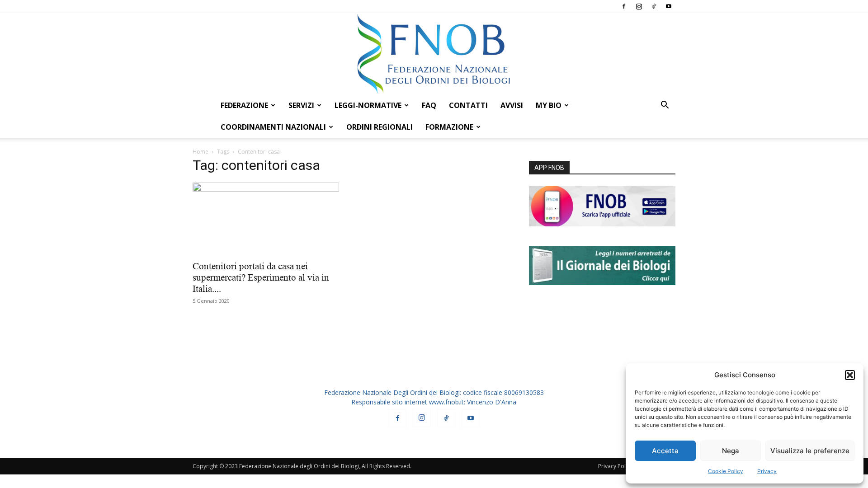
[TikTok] (653, 6)
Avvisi (511, 105)
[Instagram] (639, 6)
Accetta (665, 450)
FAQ (429, 105)
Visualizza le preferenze (809, 450)
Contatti (468, 105)
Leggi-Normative (368, 105)
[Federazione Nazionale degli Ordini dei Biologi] (434, 53)
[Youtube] (668, 6)
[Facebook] (624, 6)
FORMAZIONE (449, 127)
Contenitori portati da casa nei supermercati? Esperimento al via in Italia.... (261, 277)
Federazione (244, 105)
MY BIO (548, 105)
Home (200, 151)
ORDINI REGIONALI (379, 127)
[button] (849, 375)
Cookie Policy (725, 471)
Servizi (301, 105)
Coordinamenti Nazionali (273, 127)
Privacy (767, 471)
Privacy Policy (615, 466)
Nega (730, 450)
